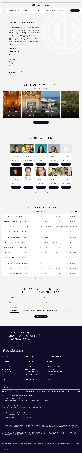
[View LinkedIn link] (79, 392)
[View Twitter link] (72, 392)
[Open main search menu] (3, 5)
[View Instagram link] (75, 392)
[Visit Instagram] (9, 54)
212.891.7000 (19, 425)
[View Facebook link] (68, 392)
